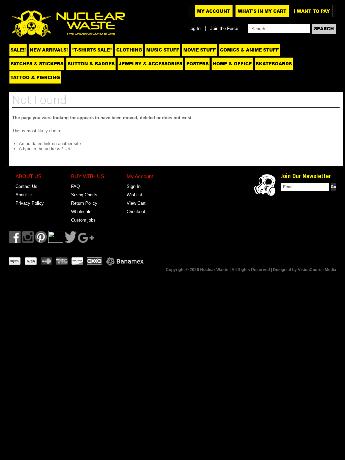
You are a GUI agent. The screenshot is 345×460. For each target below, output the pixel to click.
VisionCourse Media (317, 269)
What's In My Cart (262, 11)
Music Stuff (162, 50)
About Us (24, 194)
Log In (194, 28)
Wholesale (81, 211)
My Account (213, 11)
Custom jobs (83, 220)
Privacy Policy (29, 203)
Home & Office (232, 64)
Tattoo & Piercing (35, 77)
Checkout (136, 211)
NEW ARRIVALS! (49, 50)
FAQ (75, 186)
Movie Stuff (199, 50)
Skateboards (274, 64)
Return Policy (84, 203)
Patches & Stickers (36, 64)
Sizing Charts (84, 194)
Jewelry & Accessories (150, 64)
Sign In (133, 186)
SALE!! (18, 50)
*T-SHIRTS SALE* (92, 50)
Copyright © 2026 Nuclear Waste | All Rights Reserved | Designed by (232, 269)
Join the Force (224, 28)
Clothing (129, 50)
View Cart (136, 203)
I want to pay (312, 11)
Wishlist (134, 194)
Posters (197, 64)
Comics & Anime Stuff (249, 50)
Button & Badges (91, 64)
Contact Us (26, 186)
